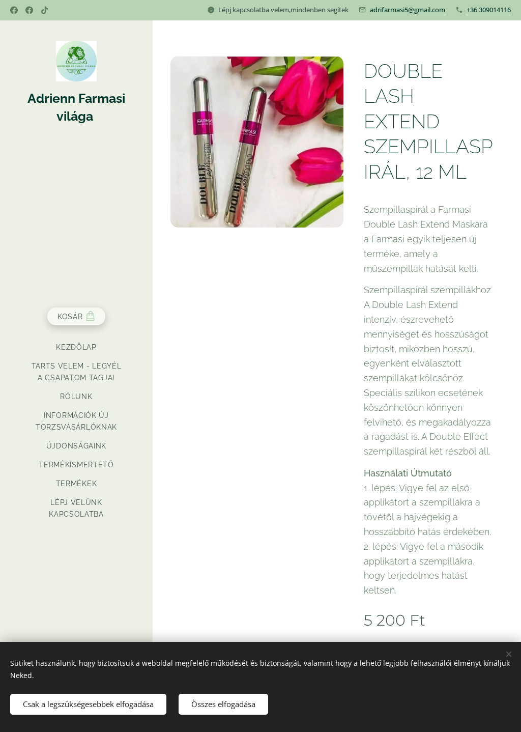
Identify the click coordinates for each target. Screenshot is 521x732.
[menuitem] (76, 347)
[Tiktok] (44, 10)
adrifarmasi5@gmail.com (407, 9)
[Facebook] (14, 10)
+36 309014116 (489, 9)
